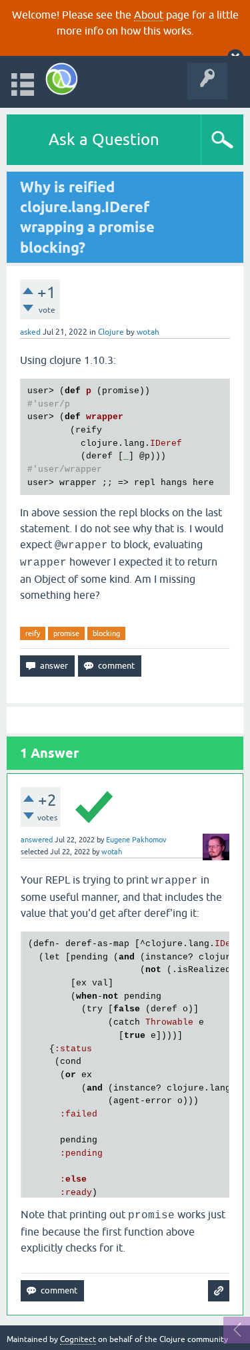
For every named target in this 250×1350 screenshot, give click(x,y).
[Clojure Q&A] (61, 79)
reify (32, 633)
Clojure (111, 332)
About (148, 15)
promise (66, 633)
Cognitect (78, 1339)
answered (37, 840)
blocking (106, 633)
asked (30, 332)
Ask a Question (104, 139)
